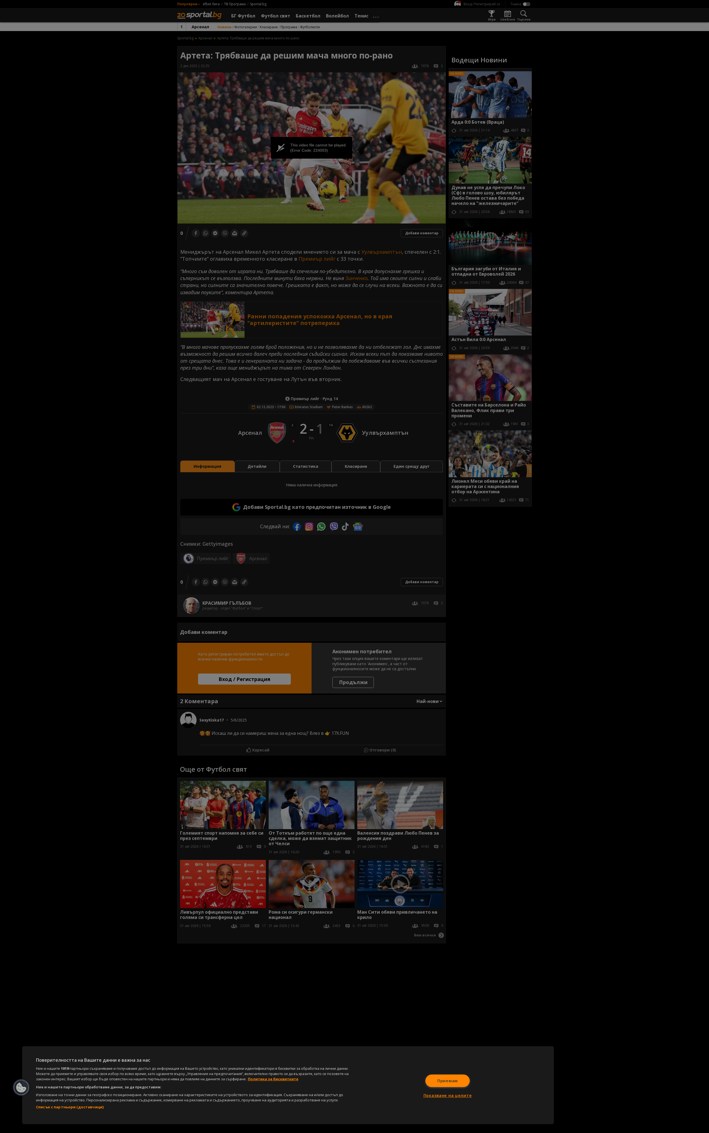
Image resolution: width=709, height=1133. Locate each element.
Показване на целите (447, 1095)
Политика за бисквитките (273, 1078)
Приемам (447, 1080)
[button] (21, 1087)
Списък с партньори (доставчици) (70, 1106)
